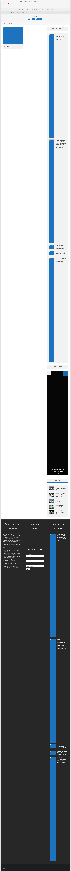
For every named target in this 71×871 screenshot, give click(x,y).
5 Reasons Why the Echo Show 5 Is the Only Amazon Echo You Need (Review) (11, 537)
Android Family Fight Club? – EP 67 (60, 506)
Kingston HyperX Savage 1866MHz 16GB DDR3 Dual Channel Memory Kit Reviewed (61, 260)
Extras (42, 9)
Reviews (24, 9)
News (19, 9)
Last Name (28, 559)
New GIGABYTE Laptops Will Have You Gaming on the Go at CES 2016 (61, 253)
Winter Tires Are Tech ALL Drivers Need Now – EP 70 (61, 488)
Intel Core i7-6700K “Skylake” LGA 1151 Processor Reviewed (60, 247)
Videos (33, 9)
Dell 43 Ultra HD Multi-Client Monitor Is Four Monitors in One (12, 45)
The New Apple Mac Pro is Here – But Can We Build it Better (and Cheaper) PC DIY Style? (61, 37)
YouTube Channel (50, 9)
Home (15, 9)
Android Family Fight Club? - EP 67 (17, 12)
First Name (28, 554)
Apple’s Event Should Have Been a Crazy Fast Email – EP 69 (61, 495)
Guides (28, 9)
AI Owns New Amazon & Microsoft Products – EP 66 (61, 512)
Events (38, 9)
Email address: (29, 564)
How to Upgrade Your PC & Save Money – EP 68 (61, 500)
